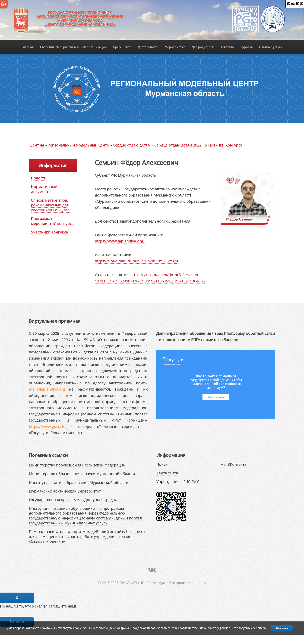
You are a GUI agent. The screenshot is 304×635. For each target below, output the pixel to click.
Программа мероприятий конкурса (52, 221)
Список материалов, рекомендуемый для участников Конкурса (50, 205)
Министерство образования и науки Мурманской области (82, 473)
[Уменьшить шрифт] (288, 3)
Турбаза (247, 47)
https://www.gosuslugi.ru (51, 426)
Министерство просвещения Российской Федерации (77, 465)
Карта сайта (167, 472)
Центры (37, 145)
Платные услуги (271, 47)
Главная (27, 47)
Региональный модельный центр (78, 145)
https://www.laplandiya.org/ (120, 241)
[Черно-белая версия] (301, 3)
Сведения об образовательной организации (73, 47)
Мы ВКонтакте (233, 464)
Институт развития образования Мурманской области (78, 482)
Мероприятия (175, 47)
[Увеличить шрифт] (297, 3)
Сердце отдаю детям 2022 (177, 145)
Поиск (161, 464)
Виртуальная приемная (54, 321)
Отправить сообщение (216, 397)
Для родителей (203, 47)
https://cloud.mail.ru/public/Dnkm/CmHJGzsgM (136, 260)
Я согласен (282, 628)
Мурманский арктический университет (65, 491)
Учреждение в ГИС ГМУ (177, 481)
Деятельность (148, 47)
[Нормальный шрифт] (292, 3)
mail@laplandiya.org (47, 389)
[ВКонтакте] (152, 570)
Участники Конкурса (223, 145)
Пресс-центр (122, 47)
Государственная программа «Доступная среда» (73, 499)
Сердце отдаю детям (132, 145)
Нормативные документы (44, 189)
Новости (38, 177)
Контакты (227, 47)
